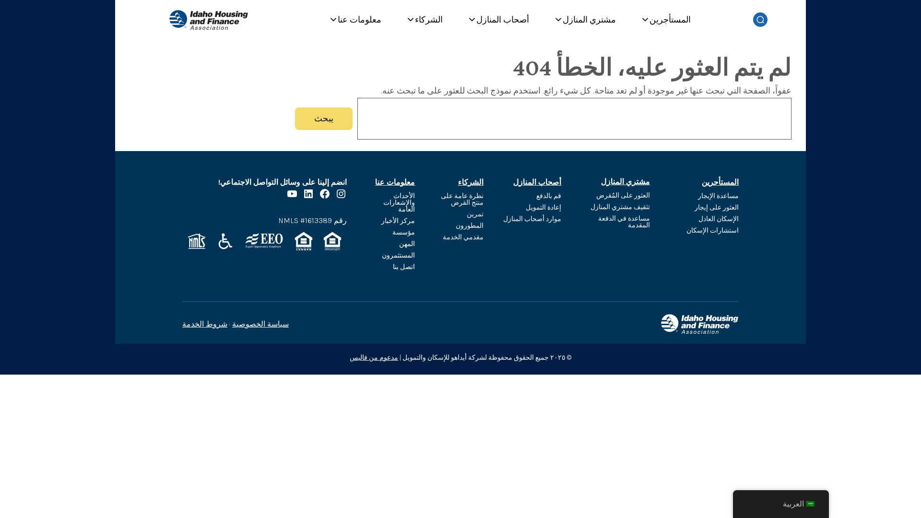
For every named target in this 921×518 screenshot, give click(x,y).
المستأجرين (670, 19)
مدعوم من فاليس (374, 357)
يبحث (323, 118)
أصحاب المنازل (502, 19)
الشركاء (429, 19)
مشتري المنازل (589, 19)
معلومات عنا (359, 19)
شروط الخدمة (204, 324)
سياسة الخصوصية (260, 324)
